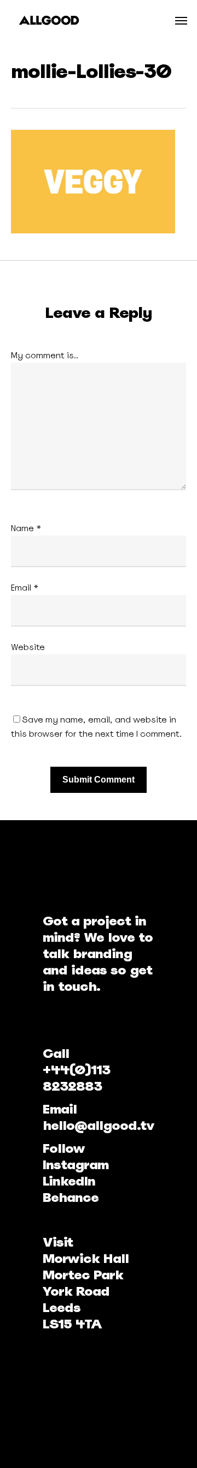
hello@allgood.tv (98, 1125)
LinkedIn (69, 1180)
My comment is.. (44, 355)
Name (26, 528)
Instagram (75, 1164)
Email (25, 587)
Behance (71, 1197)
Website (28, 647)
